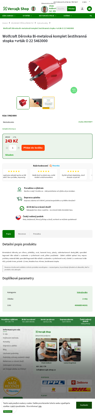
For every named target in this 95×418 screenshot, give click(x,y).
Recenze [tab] (22, 234)
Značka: (85, 122)
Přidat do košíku (33, 147)
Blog (4, 349)
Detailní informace (9, 129)
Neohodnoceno (8, 122)
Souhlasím (84, 405)
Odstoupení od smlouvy (12, 365)
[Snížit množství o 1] (7, 148)
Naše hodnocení (46, 165)
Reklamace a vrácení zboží (13, 361)
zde (40, 406)
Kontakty (6, 342)
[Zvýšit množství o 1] (18, 148)
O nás (84, 2)
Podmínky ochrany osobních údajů (16, 357)
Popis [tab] (8, 234)
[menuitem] (10, 15)
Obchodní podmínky (11, 353)
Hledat (71, 9)
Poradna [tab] (37, 234)
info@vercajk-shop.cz (46, 369)
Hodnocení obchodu (10, 338)
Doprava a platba (10, 346)
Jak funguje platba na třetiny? (65, 2)
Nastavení (7, 411)
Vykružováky (82, 292)
